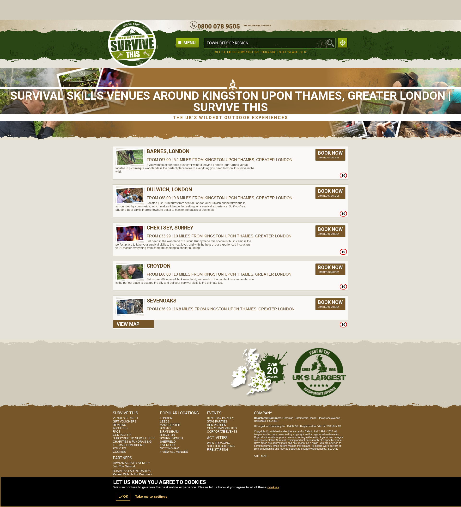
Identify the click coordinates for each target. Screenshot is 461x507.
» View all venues (174, 451)
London (166, 418)
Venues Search (125, 418)
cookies (273, 487)
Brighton (167, 435)
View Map (128, 324)
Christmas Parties (222, 428)
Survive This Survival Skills (132, 44)
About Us (120, 428)
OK (123, 496)
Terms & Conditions (128, 445)
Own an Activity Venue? (131, 464)
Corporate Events (222, 431)
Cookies (119, 451)
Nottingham (169, 448)
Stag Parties (217, 421)
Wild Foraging (218, 443)
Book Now (330, 154)
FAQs (116, 431)
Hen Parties (216, 425)
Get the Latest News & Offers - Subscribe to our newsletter (260, 52)
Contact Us (122, 435)
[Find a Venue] (270, 43)
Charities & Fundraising (132, 441)
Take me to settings (151, 496)
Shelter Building (221, 446)
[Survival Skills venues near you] (343, 43)
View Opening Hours (257, 25)
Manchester (170, 425)
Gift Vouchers (124, 421)
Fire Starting (217, 449)
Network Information (319, 372)
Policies (119, 448)
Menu (189, 42)
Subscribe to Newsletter (134, 438)
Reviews (119, 425)
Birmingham (169, 431)
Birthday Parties (220, 418)
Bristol (166, 428)
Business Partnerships (132, 474)
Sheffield (168, 441)
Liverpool (168, 445)
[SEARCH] (330, 43)
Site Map (260, 456)
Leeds (165, 421)
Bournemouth (171, 438)
